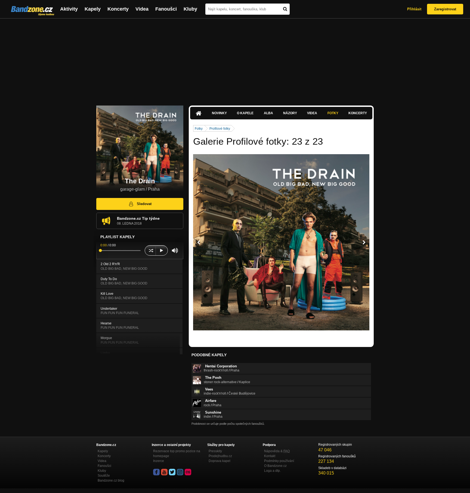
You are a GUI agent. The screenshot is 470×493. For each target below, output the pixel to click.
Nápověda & (277, 451)
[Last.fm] (188, 472)
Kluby (190, 9)
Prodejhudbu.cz (220, 456)
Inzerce (158, 461)
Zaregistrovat (445, 9)
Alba (268, 113)
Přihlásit (414, 9)
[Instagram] (180, 472)
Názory (290, 113)
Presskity (215, 451)
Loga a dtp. (272, 471)
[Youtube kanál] (164, 472)
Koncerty (118, 9)
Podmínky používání (279, 461)
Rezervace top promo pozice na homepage (176, 453)
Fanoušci (166, 9)
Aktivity (69, 9)
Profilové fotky (219, 129)
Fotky (332, 113)
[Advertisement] (235, 59)
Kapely (93, 9)
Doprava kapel (219, 461)
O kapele (245, 113)
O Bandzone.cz (275, 466)
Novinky (219, 113)
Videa (142, 9)
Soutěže (104, 476)
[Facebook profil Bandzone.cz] (156, 472)
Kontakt (269, 456)
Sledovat (144, 204)
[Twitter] (172, 472)
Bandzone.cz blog (111, 480)
